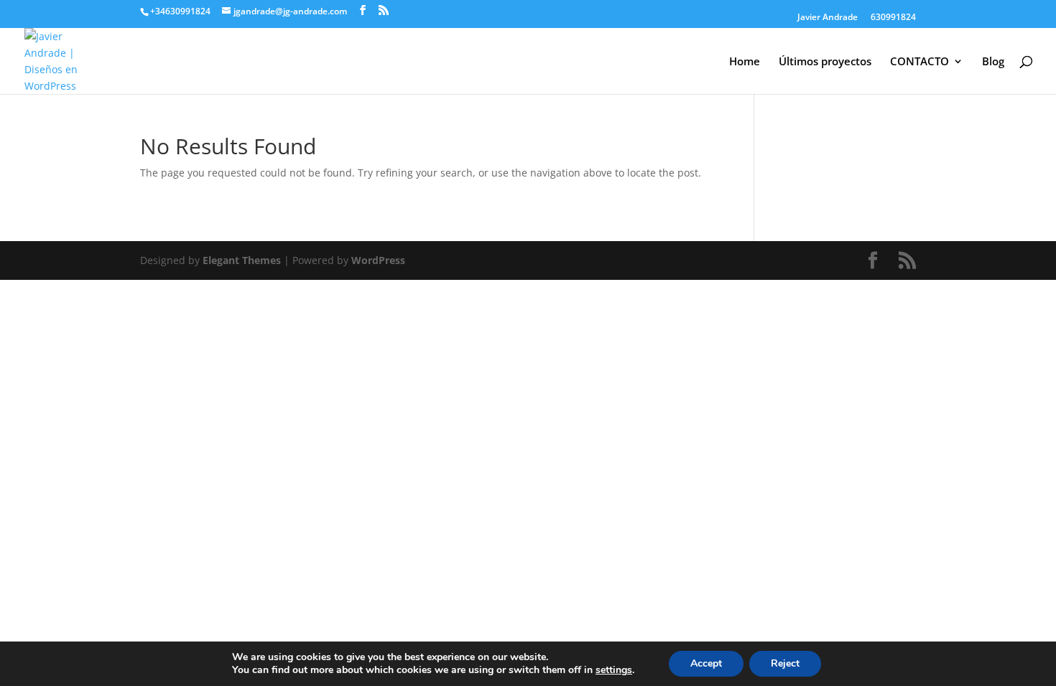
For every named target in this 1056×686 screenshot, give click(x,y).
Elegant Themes (242, 260)
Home (744, 62)
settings (614, 670)
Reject (785, 663)
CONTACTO (919, 62)
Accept (706, 663)
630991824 (893, 18)
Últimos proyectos (825, 62)
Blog (993, 62)
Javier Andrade (827, 18)
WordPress (378, 260)
